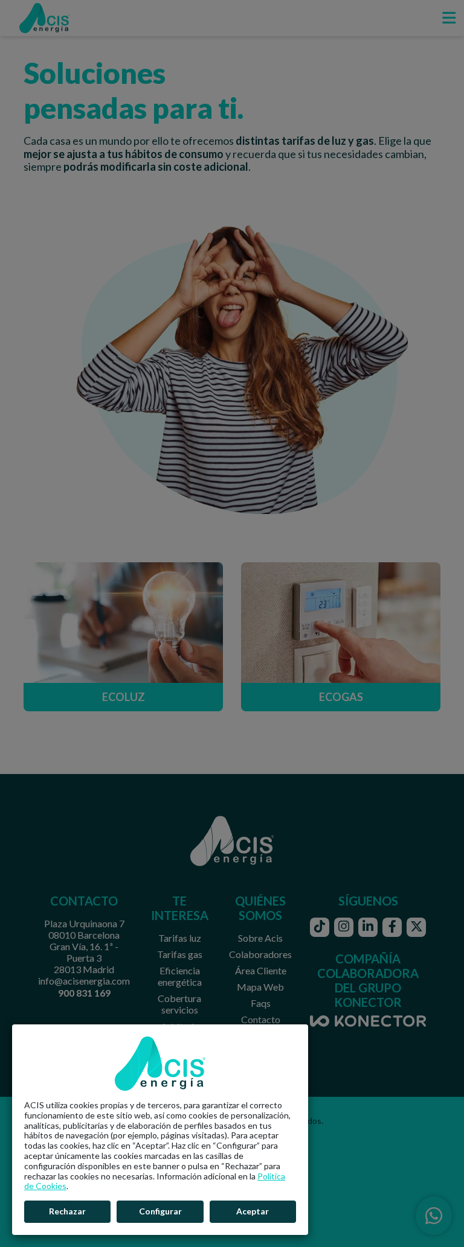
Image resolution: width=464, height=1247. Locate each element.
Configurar (160, 1211)
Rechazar (67, 1211)
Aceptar (252, 1211)
